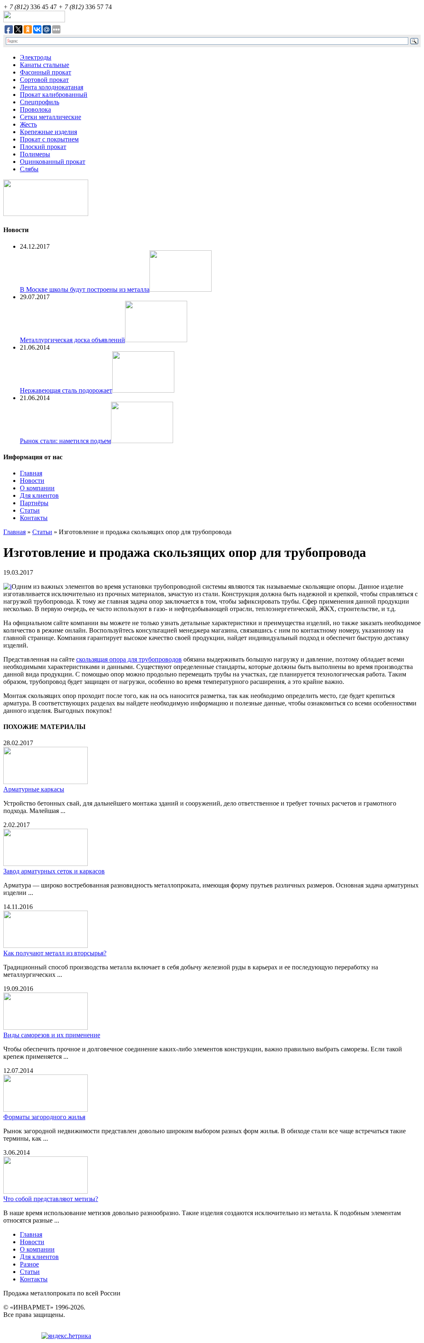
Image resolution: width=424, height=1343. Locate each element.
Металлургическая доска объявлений (72, 339)
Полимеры (35, 154)
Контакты (34, 517)
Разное (29, 1264)
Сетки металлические (50, 116)
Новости (32, 480)
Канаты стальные (44, 64)
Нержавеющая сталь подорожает (66, 390)
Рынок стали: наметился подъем (65, 440)
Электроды (35, 57)
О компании (37, 488)
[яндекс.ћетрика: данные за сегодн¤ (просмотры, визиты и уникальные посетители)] (66, 1336)
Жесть (28, 124)
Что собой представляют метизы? (50, 1198)
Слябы (29, 169)
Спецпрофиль (39, 102)
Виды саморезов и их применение (51, 1034)
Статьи (30, 510)
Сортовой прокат (44, 79)
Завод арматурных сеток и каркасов (54, 871)
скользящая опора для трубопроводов (129, 659)
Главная (31, 473)
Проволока (35, 109)
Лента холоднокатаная (51, 87)
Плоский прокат (43, 146)
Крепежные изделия (48, 131)
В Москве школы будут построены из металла (84, 289)
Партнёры (34, 502)
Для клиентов (39, 495)
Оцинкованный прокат (52, 161)
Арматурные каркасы (33, 789)
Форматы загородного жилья (44, 1116)
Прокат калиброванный (53, 94)
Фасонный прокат (45, 72)
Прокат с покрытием (49, 139)
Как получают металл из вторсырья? (54, 953)
